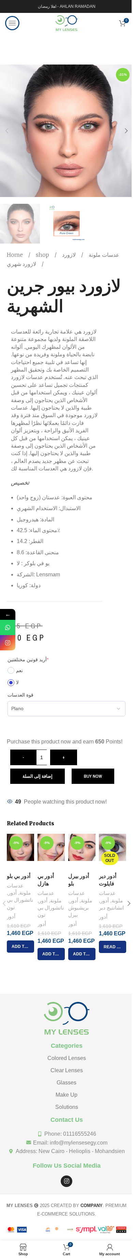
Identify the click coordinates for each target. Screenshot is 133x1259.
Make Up (66, 1095)
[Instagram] (66, 1181)
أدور (12, 893)
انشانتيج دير (111, 908)
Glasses (66, 1082)
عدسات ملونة (103, 254)
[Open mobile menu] (12, 23)
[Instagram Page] (7, 642)
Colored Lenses (66, 1058)
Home (15, 254)
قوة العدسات (20, 695)
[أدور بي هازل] (51, 851)
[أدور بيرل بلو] (81, 851)
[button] (7, 131)
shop (43, 254)
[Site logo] (66, 22)
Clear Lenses (66, 1070)
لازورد (69, 254)
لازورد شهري (21, 263)
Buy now (93, 776)
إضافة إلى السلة (38, 776)
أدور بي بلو (18, 876)
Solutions (66, 1107)
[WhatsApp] (7, 627)
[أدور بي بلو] (20, 851)
